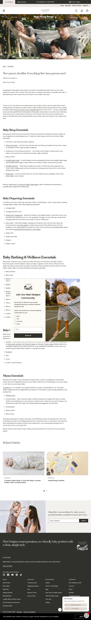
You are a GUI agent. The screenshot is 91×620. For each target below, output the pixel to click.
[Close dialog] (78, 280)
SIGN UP (28, 335)
